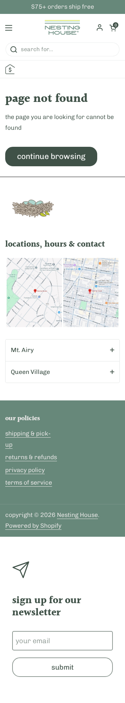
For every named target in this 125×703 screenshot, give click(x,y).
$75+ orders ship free (62, 7)
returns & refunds (31, 457)
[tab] (62, 350)
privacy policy (25, 469)
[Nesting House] (62, 27)
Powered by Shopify (33, 525)
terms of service (28, 482)
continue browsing (51, 156)
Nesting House (77, 514)
